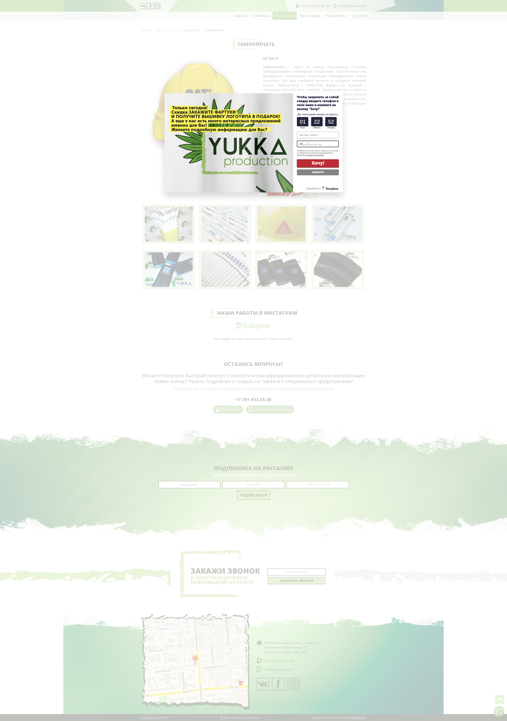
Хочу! (318, 163)
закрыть (318, 172)
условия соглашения (315, 155)
